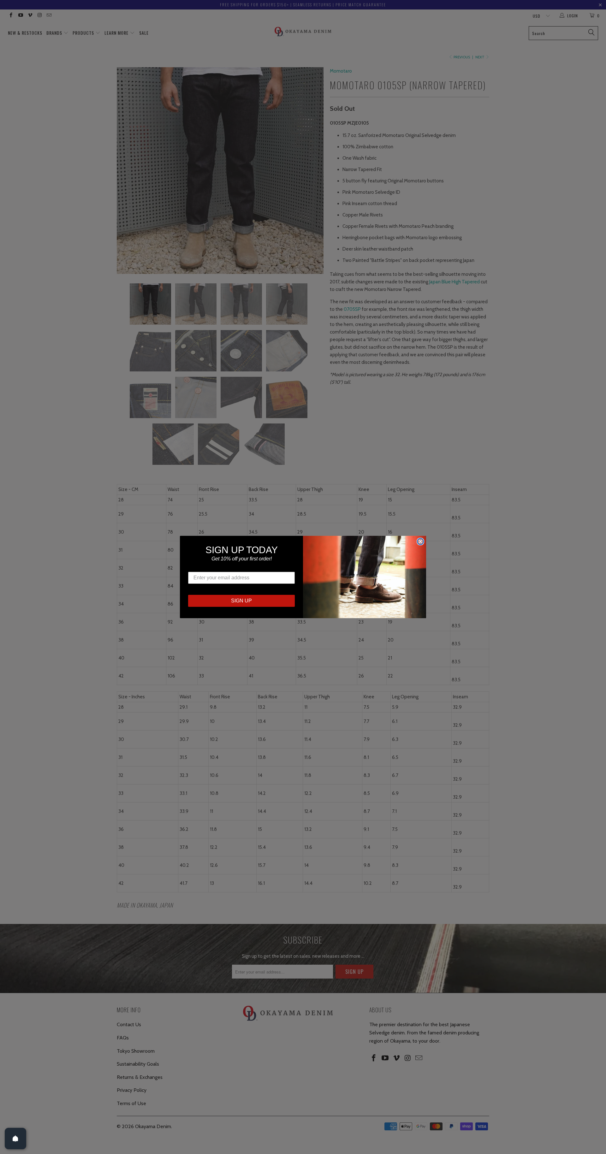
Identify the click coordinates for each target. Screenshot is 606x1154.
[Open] (15, 1138)
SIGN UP (241, 600)
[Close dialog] (420, 541)
